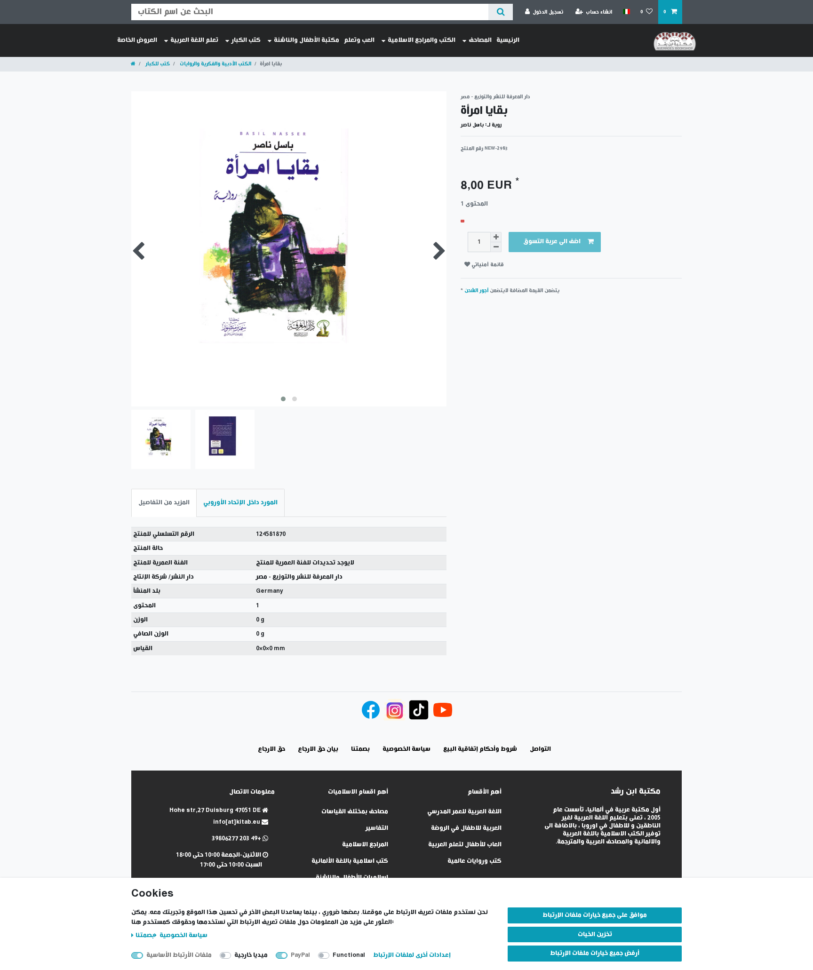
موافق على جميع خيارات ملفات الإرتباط (594, 915)
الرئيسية (507, 40)
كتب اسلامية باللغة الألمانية (349, 861)
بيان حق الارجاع (318, 749)
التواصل (540, 749)
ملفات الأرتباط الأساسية (179, 955)
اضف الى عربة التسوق (552, 241)
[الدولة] (626, 12)
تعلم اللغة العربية (194, 40)
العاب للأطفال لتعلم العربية (465, 844)
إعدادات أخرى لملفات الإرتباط (412, 955)
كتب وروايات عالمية (474, 861)
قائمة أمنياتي (487, 265)
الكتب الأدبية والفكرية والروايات (214, 63)
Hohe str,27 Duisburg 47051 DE (215, 810)
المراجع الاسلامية (365, 844)
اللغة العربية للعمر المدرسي (464, 811)
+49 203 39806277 (237, 838)
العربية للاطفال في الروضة (466, 828)
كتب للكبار (157, 63)
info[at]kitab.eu (237, 822)
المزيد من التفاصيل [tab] (164, 502)
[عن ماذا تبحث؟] (500, 12)
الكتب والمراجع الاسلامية (421, 40)
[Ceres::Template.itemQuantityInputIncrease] (496, 237)
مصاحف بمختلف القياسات (354, 811)
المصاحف (480, 40)
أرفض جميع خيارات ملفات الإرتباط (594, 953)
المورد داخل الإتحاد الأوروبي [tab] (240, 502)
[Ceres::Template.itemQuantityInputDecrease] (496, 247)
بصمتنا (145, 935)
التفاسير (377, 828)
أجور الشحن (476, 290)
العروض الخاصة (137, 40)
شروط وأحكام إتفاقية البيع (480, 749)
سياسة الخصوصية (182, 935)
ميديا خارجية (251, 955)
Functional (349, 955)
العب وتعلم (359, 40)
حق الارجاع (271, 749)
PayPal (300, 955)
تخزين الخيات (595, 934)
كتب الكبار (246, 40)
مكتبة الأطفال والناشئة (306, 40)
